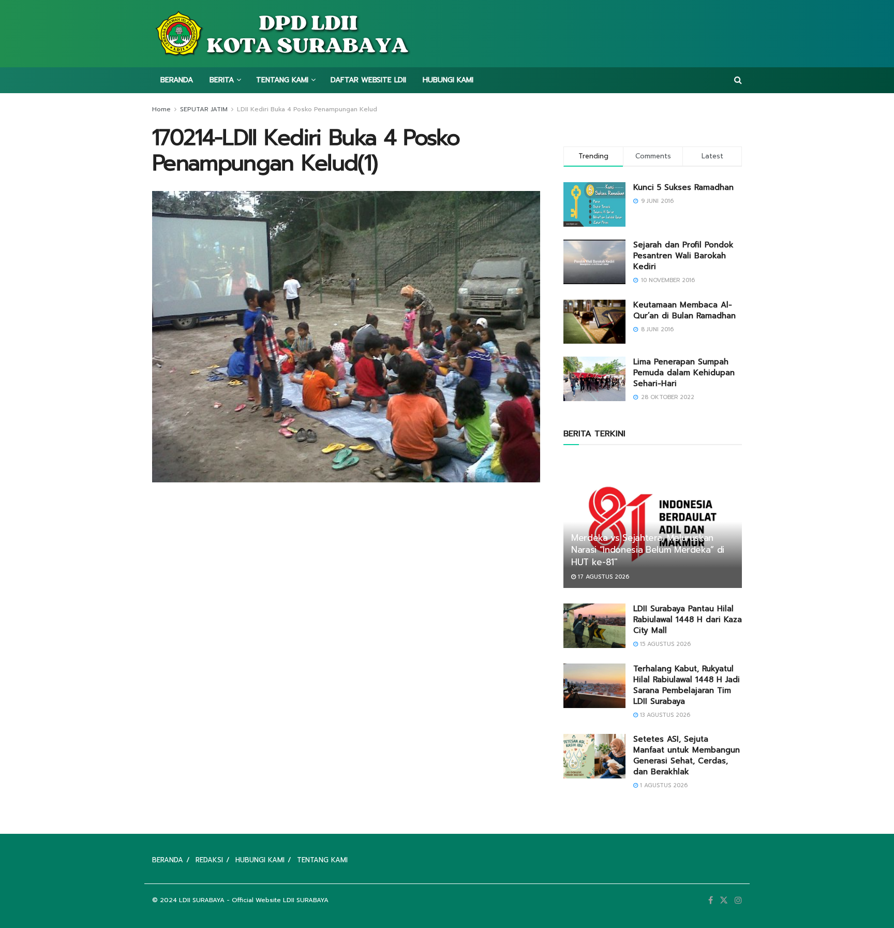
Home (161, 109)
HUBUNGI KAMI (448, 80)
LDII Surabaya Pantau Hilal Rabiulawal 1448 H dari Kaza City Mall (687, 619)
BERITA (222, 80)
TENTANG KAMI (282, 80)
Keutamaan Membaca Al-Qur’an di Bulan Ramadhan (684, 310)
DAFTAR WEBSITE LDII (368, 80)
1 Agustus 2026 (663, 785)
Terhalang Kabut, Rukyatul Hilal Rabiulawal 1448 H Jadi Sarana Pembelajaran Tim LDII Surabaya (686, 685)
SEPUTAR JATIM (204, 109)
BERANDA (176, 80)
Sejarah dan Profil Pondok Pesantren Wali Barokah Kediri (683, 255)
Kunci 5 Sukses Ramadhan (683, 187)
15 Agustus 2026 (664, 644)
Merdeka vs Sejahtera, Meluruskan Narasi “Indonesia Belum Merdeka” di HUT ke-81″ (647, 550)
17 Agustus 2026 (602, 576)
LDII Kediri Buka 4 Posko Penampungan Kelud (307, 109)
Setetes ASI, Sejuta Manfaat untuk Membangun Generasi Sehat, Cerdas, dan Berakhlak (686, 755)
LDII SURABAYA (202, 900)
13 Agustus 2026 (664, 715)
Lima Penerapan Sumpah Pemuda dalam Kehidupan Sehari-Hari (684, 372)
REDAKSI (209, 860)
